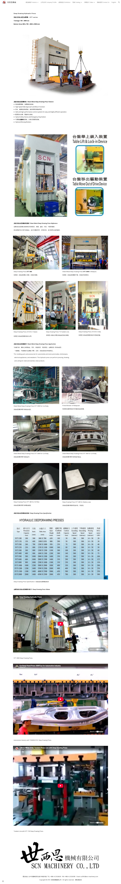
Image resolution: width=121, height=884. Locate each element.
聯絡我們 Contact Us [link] (103, 2)
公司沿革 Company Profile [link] (48, 2)
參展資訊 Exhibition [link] (64, 2)
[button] (119, 2)
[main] (60, 18)
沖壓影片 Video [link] (88, 2)
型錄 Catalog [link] (76, 2)
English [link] (114, 2)
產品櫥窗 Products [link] (31, 2)
